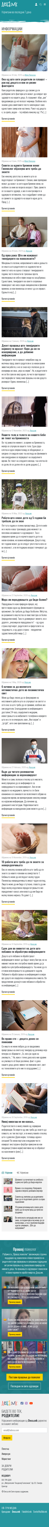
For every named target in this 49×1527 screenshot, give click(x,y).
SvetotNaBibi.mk (40, 1511)
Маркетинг (6, 1459)
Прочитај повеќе (8, 118)
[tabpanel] (24, 1203)
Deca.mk (16, 1511)
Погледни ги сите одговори (24, 1386)
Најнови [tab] (8, 1172)
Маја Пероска (30, 74)
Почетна (5, 1449)
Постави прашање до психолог (24, 1377)
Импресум (6, 1454)
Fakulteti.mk (27, 1511)
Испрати (7, 1437)
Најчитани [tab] (24, 1172)
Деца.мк (29, 250)
